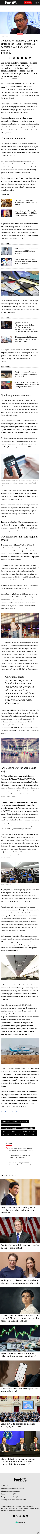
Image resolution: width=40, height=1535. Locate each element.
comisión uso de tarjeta (11, 1125)
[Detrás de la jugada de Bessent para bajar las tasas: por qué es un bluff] (20, 1230)
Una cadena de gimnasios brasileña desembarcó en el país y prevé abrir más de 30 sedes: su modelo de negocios (21, 1164)
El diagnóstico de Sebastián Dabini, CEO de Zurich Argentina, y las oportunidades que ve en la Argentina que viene (21, 1157)
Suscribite (28, 2)
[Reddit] (22, 58)
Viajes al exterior (30, 1134)
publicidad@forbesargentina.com (15, 1488)
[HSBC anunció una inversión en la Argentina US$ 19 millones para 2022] (6, 251)
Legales (25, 1508)
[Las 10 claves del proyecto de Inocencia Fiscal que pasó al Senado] (20, 1409)
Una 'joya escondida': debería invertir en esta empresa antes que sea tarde (26, 374)
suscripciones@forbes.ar (15, 1497)
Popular (9, 1143)
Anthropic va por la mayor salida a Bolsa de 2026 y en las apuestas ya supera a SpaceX (19, 1282)
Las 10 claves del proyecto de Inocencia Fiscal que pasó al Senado (18, 1425)
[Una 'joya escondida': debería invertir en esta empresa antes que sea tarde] (6, 374)
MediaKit (4, 1506)
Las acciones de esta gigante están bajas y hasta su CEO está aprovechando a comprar (26, 213)
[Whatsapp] (10, 58)
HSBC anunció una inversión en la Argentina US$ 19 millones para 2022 (26, 251)
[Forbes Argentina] (11, 2)
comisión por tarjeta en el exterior (14, 1122)
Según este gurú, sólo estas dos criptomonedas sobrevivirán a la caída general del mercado (27, 385)
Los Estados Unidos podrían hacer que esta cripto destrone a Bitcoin (26, 203)
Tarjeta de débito (27, 1128)
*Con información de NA (10, 1112)
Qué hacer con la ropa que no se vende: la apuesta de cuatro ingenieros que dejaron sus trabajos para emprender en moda (21, 1149)
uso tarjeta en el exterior (11, 1134)
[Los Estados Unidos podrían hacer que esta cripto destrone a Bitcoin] (6, 203)
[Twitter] (14, 58)
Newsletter (11, 1506)
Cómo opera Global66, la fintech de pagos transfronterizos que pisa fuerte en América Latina (26, 262)
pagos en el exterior (9, 1128)
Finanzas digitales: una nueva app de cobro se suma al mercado (19, 1390)
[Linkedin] (30, 58)
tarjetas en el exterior (27, 1131)
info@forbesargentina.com (13, 1491)
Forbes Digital (5, 50)
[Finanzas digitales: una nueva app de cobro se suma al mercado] (20, 1373)
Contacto (18, 1506)
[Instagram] (20, 1516)
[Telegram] (26, 58)
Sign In (37, 3)
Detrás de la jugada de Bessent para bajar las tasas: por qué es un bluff (20, 1246)
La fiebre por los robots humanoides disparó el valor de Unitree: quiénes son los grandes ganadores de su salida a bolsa (20, 1318)
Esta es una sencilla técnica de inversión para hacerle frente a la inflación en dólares (27, 339)
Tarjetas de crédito (9, 1131)
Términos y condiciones (15, 1508)
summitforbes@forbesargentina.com (15, 1494)
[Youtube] (24, 1516)
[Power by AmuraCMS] (20, 1522)
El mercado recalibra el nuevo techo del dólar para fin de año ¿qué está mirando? (18, 1355)
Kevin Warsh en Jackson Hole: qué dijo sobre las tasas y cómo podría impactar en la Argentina (20, 1210)
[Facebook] (18, 58)
